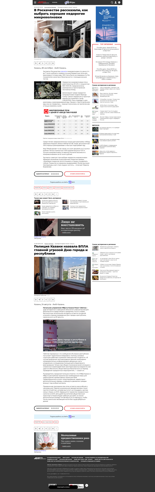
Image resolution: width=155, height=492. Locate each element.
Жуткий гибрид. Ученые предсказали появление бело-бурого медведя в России (110, 118)
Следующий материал (63, 487)
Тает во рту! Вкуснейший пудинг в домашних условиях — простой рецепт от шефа (109, 272)
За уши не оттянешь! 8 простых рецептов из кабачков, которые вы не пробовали (110, 278)
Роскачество (37, 59)
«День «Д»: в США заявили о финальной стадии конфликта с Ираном (108, 152)
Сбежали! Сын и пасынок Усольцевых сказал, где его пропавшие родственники (110, 254)
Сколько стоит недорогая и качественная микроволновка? (79, 206)
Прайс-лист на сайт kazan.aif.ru (104, 459)
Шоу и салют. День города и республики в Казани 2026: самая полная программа (65, 341)
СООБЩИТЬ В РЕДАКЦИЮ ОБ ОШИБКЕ (90, 461)
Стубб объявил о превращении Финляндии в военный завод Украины (108, 146)
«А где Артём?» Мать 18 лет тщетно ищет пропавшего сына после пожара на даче (109, 260)
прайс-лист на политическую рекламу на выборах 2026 (63, 461)
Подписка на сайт (52, 459)
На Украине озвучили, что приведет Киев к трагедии (109, 128)
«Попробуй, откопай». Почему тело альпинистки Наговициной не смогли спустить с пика (110, 101)
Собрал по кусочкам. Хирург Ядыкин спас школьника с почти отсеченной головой (110, 266)
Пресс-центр (66, 457)
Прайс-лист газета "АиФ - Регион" (83, 459)
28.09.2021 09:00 (38, 7)
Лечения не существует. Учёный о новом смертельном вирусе (109, 247)
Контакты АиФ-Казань (65, 459)
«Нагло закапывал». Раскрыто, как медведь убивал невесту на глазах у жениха (110, 89)
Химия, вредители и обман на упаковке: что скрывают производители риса (50, 207)
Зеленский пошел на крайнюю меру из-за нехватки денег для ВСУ (109, 140)
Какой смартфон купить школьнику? (48, 212)
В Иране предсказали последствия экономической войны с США (109, 134)
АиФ (48, 295)
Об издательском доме (54, 457)
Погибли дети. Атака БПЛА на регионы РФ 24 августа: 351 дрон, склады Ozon (107, 70)
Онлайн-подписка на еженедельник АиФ (96, 457)
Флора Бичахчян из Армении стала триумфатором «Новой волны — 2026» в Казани (106, 77)
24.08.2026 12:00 (38, 243)
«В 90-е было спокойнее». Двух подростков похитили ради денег (109, 106)
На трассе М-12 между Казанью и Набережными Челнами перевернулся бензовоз (106, 63)
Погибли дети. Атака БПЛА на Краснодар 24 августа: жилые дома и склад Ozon (106, 49)
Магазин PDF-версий (77, 457)
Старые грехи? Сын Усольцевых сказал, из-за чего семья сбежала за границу (110, 112)
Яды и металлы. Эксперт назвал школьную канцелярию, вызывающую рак (109, 95)
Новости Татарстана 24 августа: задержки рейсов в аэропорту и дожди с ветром (106, 56)
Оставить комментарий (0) (77, 173)
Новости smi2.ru (40, 237)
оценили (63, 71)
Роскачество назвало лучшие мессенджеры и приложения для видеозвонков (79, 202)
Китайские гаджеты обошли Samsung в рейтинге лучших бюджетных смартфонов (50, 202)
